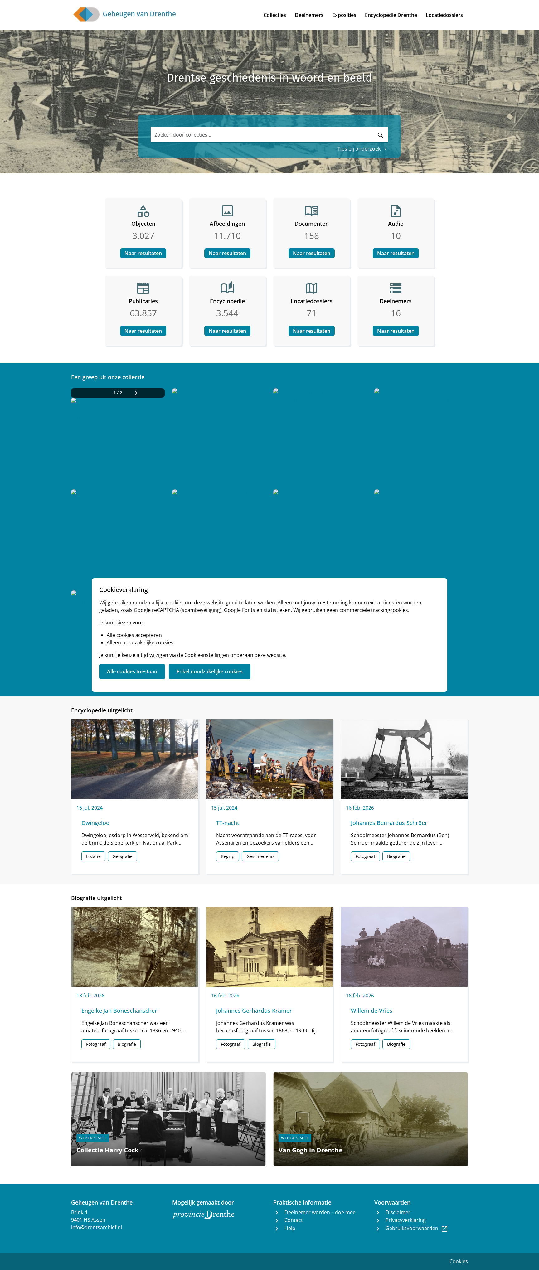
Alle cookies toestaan (132, 671)
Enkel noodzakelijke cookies (210, 671)
